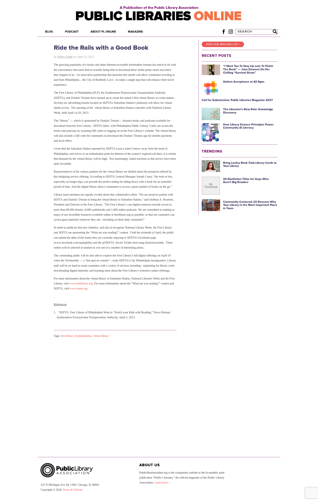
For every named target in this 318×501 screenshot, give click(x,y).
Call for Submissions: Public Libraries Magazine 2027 (237, 100)
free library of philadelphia (76, 335)
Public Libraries (158, 16)
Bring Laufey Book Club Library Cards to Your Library (250, 164)
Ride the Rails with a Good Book (101, 48)
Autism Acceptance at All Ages (243, 82)
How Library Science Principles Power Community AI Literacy (248, 126)
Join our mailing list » (222, 44)
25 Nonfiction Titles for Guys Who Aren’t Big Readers (246, 180)
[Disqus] (115, 387)
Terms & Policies (72, 489)
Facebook (223, 31)
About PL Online (103, 31)
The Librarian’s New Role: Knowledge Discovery (248, 110)
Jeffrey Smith (65, 56)
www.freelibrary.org (81, 283)
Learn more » (162, 482)
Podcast (72, 31)
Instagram (230, 31)
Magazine (135, 31)
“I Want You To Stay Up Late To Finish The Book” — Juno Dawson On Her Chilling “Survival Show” (248, 69)
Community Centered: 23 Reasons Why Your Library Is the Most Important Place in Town (250, 205)
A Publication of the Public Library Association (159, 8)
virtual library (101, 335)
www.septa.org (78, 288)
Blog (49, 31)
